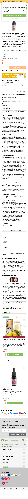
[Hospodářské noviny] (12, 475)
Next (25, 326)
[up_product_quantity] (6, 354)
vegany (6, 52)
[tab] (8, 94)
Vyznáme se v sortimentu (11, 440)
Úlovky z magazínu (20, 94)
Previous (3, 326)
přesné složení (13, 262)
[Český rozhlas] (2, 475)
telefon (19, 287)
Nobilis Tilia (4, 105)
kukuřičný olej (5, 112)
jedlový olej (21, 111)
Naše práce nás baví (8, 446)
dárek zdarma (6, 317)
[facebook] (2, 478)
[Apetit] (6, 475)
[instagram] (8, 478)
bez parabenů (9, 50)
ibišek (3, 110)
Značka (4, 103)
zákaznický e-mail (13, 287)
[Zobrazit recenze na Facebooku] (14, 413)
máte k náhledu (20, 261)
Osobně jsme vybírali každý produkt (11, 442)
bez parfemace (17, 50)
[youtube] (5, 478)
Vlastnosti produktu (8, 94)
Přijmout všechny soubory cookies (14, 15)
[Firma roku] (14, 483)
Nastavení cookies (14, 18)
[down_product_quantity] (6, 355)
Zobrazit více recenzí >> (21, 91)
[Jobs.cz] (9, 475)
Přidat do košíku (17, 67)
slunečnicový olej (9, 110)
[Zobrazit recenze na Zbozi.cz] (23, 413)
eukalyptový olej (13, 111)
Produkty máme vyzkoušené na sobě (11, 444)
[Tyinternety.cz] (19, 475)
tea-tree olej (6, 111)
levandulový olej (17, 110)
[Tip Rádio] (15, 475)
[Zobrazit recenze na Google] (5, 413)
